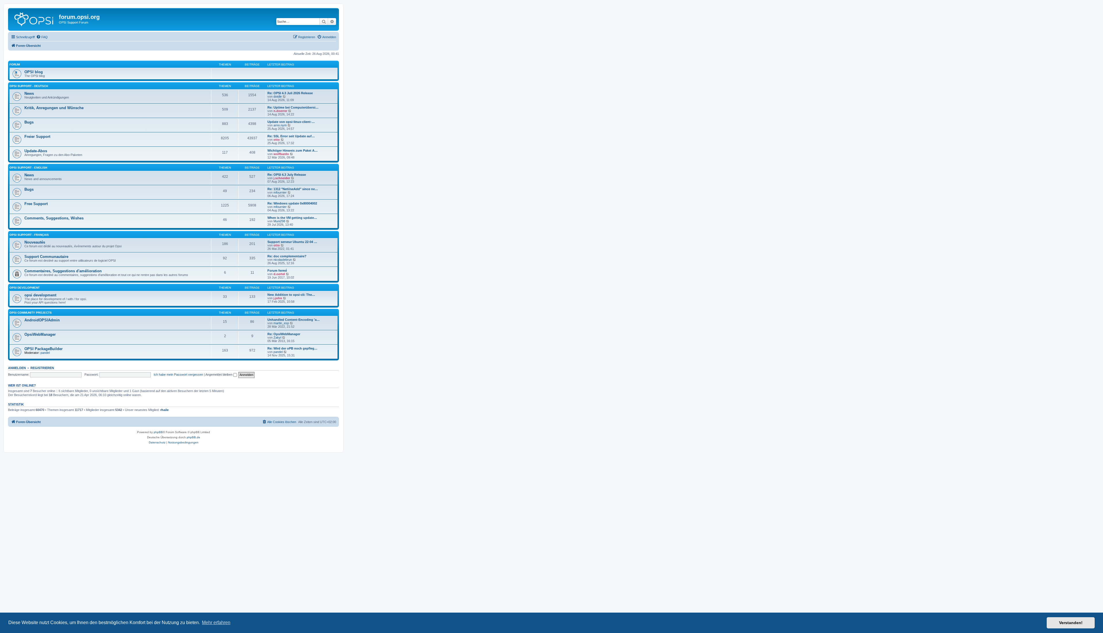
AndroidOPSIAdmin (42, 320)
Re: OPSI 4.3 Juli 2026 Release (290, 93)
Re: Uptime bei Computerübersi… (293, 107)
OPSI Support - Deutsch (28, 86)
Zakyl (277, 337)
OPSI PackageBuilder (43, 349)
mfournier (280, 192)
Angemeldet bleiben (219, 374)
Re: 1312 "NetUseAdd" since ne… (292, 189)
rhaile (164, 410)
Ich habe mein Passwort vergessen (178, 374)
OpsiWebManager (40, 334)
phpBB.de (193, 437)
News (29, 93)
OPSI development (24, 287)
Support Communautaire (46, 256)
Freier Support (37, 136)
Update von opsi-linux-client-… (291, 121)
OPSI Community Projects (30, 312)
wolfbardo (281, 154)
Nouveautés (34, 242)
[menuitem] (42, 37)
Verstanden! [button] (1071, 622)
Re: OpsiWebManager (283, 334)
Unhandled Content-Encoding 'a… (293, 319)
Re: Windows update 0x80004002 (292, 203)
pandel (45, 352)
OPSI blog (33, 72)
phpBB (158, 432)
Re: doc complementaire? (286, 256)
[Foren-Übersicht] (34, 18)
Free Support (36, 204)
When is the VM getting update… (292, 217)
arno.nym (280, 125)
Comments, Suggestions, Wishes (54, 218)
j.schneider (281, 178)
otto (276, 139)
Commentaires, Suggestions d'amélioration (63, 271)
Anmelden (17, 368)
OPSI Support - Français (29, 234)
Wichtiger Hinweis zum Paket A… (292, 150)
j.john (277, 298)
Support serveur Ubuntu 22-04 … (292, 242)
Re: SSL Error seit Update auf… (291, 136)
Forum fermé (277, 270)
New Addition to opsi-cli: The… (291, 294)
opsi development (40, 295)
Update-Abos (35, 151)
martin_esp (281, 323)
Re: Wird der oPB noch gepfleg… (292, 348)
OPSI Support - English (28, 167)
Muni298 (279, 221)
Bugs (29, 122)
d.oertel (279, 274)
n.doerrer (280, 111)
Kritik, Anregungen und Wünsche (54, 108)
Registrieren (42, 368)
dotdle (277, 96)
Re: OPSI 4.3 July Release (286, 174)
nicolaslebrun (282, 259)
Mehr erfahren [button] (216, 622)
